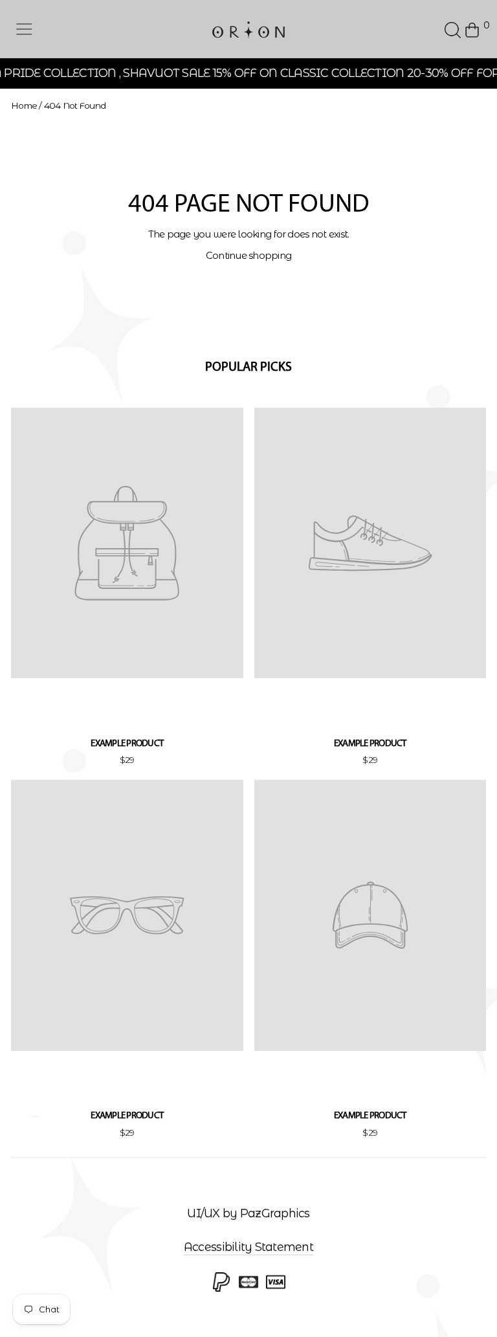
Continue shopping (249, 255)
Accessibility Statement (248, 1247)
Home (24, 105)
